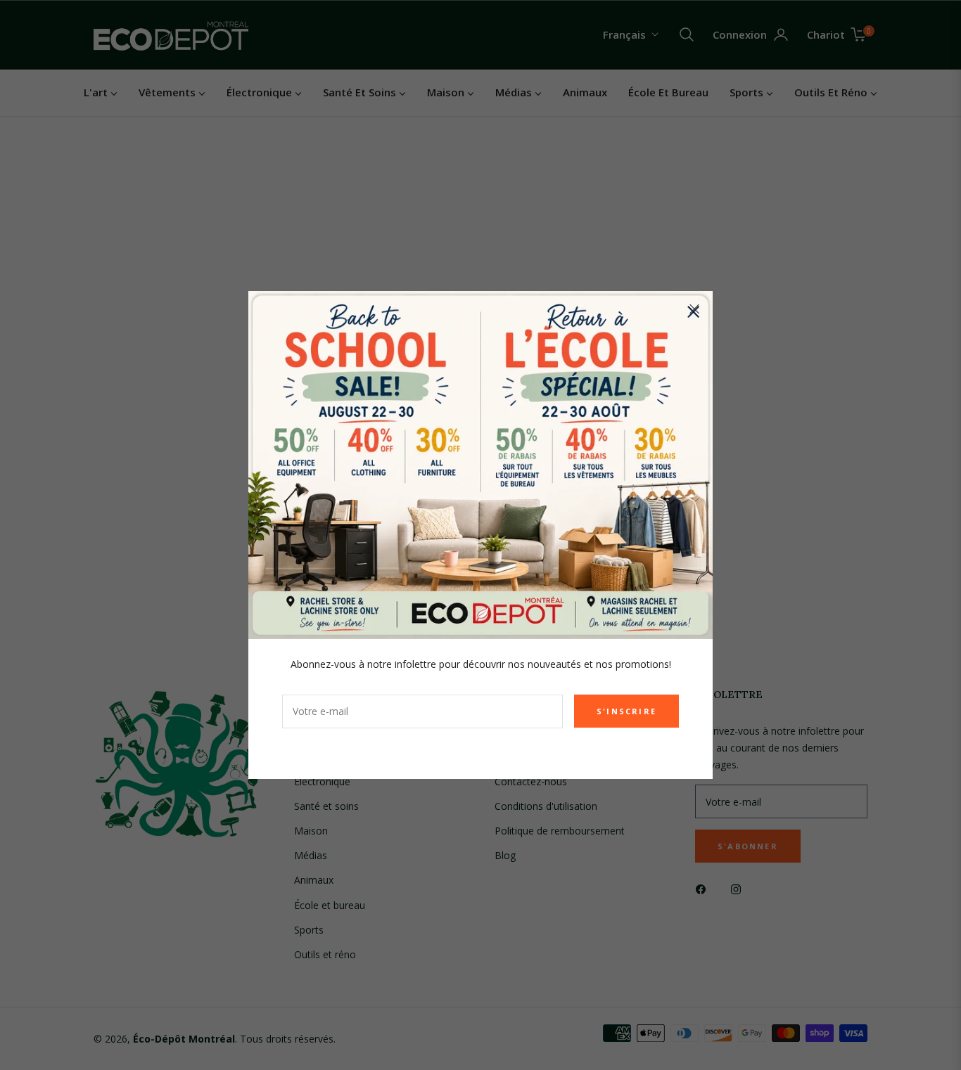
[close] (694, 309)
